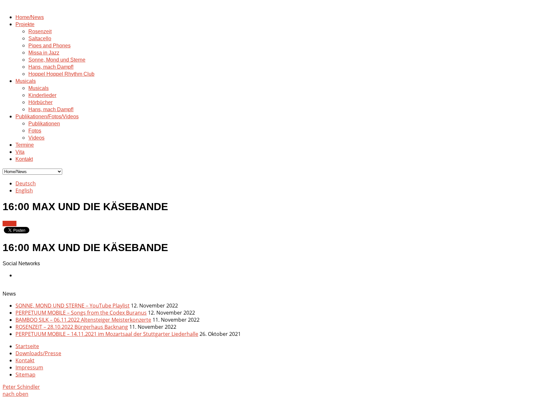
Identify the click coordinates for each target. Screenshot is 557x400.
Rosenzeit (40, 31)
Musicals (25, 81)
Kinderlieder (42, 95)
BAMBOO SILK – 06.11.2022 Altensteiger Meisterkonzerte (83, 319)
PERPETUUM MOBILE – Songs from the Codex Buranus (81, 312)
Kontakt (24, 159)
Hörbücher (40, 102)
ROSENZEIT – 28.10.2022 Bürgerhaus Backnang (71, 326)
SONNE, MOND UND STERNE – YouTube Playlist (72, 305)
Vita (19, 152)
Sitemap (25, 374)
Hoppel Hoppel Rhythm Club (61, 74)
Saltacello (39, 38)
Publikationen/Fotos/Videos (47, 116)
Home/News (29, 17)
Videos (36, 138)
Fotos (34, 130)
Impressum (29, 367)
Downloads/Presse (38, 353)
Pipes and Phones (49, 45)
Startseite (27, 346)
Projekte (24, 24)
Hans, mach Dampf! (50, 67)
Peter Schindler (21, 386)
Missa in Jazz (43, 52)
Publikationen (44, 123)
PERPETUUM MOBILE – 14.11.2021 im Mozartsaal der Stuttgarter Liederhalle (106, 333)
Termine (24, 145)
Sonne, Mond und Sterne (56, 60)
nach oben (15, 393)
